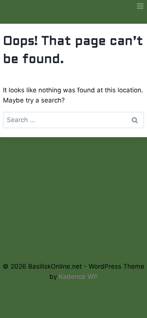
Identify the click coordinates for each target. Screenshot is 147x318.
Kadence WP (78, 276)
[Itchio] (74, 234)
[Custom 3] (98, 234)
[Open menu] (140, 6)
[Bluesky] (48, 234)
